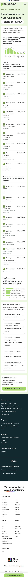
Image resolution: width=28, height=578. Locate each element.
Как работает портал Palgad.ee (10, 426)
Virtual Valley (18, 533)
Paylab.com (17, 514)
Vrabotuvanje (18, 528)
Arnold (16, 499)
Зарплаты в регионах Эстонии (9, 406)
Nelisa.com (4, 517)
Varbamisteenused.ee (7, 543)
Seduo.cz (17, 504)
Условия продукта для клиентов (10, 423)
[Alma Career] (14, 560)
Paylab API (4, 443)
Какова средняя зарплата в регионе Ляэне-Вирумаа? (12, 316)
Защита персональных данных (10, 470)
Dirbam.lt (4, 531)
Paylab (3, 440)
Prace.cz (4, 507)
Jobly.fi (3, 551)
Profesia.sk (4, 502)
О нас (2, 428)
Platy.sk (17, 512)
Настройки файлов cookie (8, 473)
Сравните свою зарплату (15, 388)
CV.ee (3, 528)
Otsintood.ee (5, 536)
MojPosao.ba (18, 526)
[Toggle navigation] (25, 4)
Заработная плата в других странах (11, 408)
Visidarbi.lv (4, 533)
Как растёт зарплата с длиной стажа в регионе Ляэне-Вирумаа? (13, 365)
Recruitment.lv (5, 541)
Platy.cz (17, 509)
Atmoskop (4, 514)
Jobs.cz (4, 499)
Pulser (16, 536)
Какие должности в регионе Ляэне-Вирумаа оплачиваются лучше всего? (13, 353)
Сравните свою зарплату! (14, 575)
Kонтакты (3, 451)
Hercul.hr (17, 531)
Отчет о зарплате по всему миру (10, 437)
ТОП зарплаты (5, 414)
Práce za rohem (5, 512)
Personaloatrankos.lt (7, 538)
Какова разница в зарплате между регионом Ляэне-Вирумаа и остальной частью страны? (13, 327)
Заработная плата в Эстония (9, 403)
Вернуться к (10, 9)
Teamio (17, 502)
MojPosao (17, 524)
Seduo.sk (17, 507)
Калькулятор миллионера (8, 411)
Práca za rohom (5, 509)
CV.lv (3, 526)
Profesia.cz (5, 504)
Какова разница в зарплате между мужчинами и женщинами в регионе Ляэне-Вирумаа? (13, 341)
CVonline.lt (4, 524)
